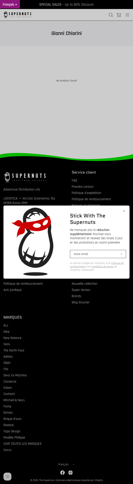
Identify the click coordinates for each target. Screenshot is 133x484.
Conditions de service (103, 266)
